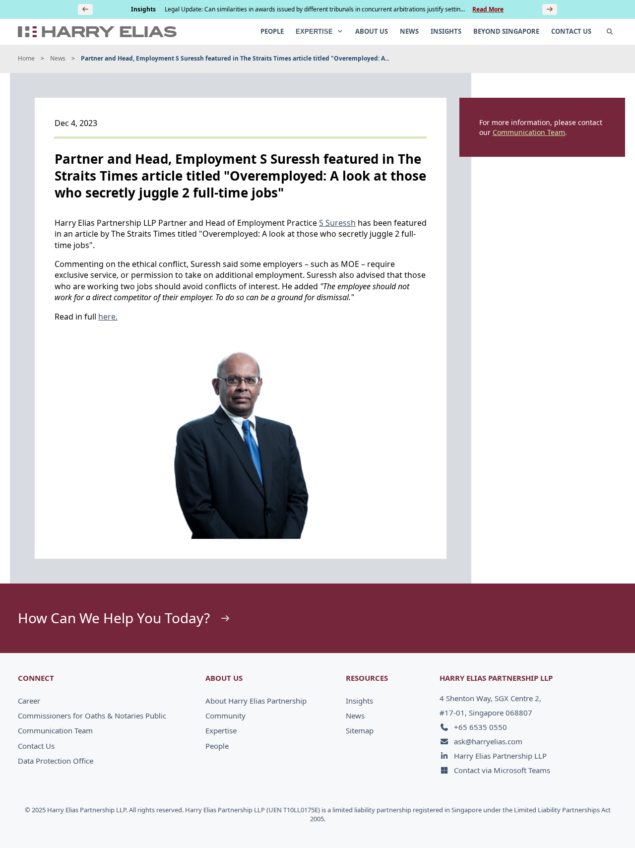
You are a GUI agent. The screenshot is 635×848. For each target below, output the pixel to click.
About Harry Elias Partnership (256, 701)
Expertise (221, 730)
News (57, 59)
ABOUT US (371, 31)
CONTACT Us (571, 31)
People (217, 746)
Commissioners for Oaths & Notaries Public (92, 715)
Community (225, 715)
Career (29, 701)
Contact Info (593, 819)
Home (26, 59)
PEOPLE (272, 31)
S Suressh (337, 222)
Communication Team (529, 132)
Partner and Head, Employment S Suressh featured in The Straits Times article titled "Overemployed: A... (235, 59)
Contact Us (36, 746)
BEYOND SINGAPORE (506, 31)
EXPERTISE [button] (315, 31)
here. (108, 316)
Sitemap (360, 730)
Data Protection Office (55, 761)
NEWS (409, 31)
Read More (488, 9)
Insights (359, 701)
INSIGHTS (446, 31)
